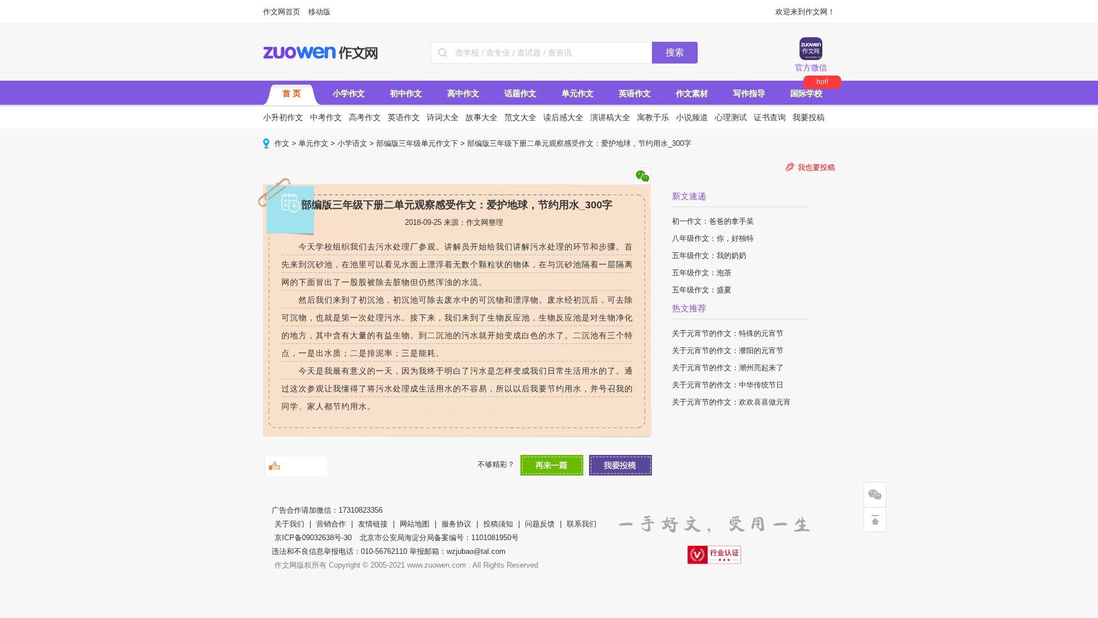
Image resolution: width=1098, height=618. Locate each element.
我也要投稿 (816, 167)
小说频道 (692, 117)
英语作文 (635, 93)
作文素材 (692, 93)
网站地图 (414, 524)
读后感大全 (563, 117)
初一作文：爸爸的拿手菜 (713, 221)
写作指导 (749, 93)
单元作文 (578, 93)
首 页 (292, 93)
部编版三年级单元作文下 (417, 143)
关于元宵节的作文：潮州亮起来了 (727, 367)
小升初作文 (283, 117)
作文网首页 (281, 11)
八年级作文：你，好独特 (713, 238)
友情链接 (373, 524)
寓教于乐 (653, 117)
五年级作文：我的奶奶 (709, 255)
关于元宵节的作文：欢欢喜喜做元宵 (731, 402)
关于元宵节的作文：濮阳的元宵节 (727, 350)
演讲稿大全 (610, 117)
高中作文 (463, 93)
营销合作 (331, 524)
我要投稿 (809, 117)
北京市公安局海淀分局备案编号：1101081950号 (439, 537)
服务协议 (456, 524)
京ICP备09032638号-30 (313, 537)
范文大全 (520, 117)
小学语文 (352, 143)
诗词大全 (443, 117)
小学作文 (349, 93)
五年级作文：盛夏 (701, 290)
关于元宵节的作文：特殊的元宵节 (727, 333)
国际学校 (806, 93)
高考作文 (365, 117)
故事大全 (482, 117)
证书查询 (770, 117)
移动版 (319, 11)
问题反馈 (540, 524)
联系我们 (581, 524)
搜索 (675, 52)
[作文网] (321, 52)
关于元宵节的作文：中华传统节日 (727, 385)
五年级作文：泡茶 (701, 272)
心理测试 (731, 117)
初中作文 (406, 93)
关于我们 (289, 524)
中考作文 (326, 117)
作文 (281, 143)
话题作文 (520, 93)
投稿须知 (498, 524)
